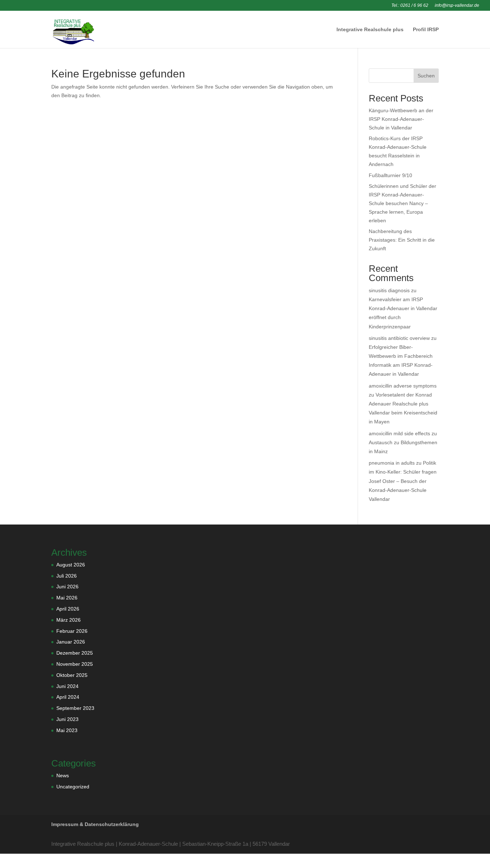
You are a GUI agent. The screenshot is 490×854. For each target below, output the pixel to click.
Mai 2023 (66, 730)
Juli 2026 (66, 576)
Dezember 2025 (74, 653)
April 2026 (67, 609)
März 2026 (68, 620)
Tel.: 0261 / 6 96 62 (409, 5)
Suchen (426, 76)
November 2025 (74, 664)
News (62, 775)
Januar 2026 (70, 642)
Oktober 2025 (72, 675)
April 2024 (67, 697)
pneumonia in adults (392, 463)
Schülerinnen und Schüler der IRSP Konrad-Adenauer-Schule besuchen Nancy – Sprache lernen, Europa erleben (402, 203)
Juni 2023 (67, 719)
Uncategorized (72, 786)
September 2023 (75, 708)
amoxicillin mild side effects (399, 433)
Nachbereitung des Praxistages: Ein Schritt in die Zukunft (402, 239)
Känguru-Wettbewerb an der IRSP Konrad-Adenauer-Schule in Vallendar (401, 119)
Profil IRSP (426, 29)
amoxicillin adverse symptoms (403, 386)
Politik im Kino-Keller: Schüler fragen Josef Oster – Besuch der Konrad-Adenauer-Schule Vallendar (403, 481)
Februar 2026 (72, 631)
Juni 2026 (67, 586)
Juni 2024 (67, 686)
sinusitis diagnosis (389, 290)
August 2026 (70, 565)
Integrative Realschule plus (370, 29)
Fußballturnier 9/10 (390, 175)
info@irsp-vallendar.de (457, 5)
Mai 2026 (66, 598)
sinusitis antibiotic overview (399, 338)
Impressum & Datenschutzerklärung (95, 824)
